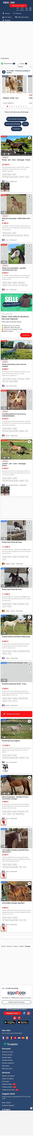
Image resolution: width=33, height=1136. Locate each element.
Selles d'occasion (23, 17)
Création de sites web (8, 1089)
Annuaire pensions (7, 1060)
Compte (26, 10)
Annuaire (8, 20)
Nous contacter (6, 1102)
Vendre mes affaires (8, 1078)
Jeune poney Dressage (13, 124)
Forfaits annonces (7, 1087)
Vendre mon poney (13, 714)
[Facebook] (24, 1013)
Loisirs (25, 124)
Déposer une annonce (18, 5)
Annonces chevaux (7, 1052)
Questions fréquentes (8, 1105)
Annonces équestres (8, 1063)
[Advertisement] (16, 39)
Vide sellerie (5, 1065)
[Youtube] (15, 1018)
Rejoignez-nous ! (12, 1013)
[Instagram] (28, 1013)
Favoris (17, 10)
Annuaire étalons (7, 1057)
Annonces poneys (7, 1054)
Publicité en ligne (7, 1084)
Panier (30, 10)
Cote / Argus (5, 1081)
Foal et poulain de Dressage (16, 119)
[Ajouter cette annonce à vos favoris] (29, 138)
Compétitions (16, 129)
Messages (22, 10)
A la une (22, 63)
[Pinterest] (19, 1018)
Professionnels (8, 63)
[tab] (7, 106)
